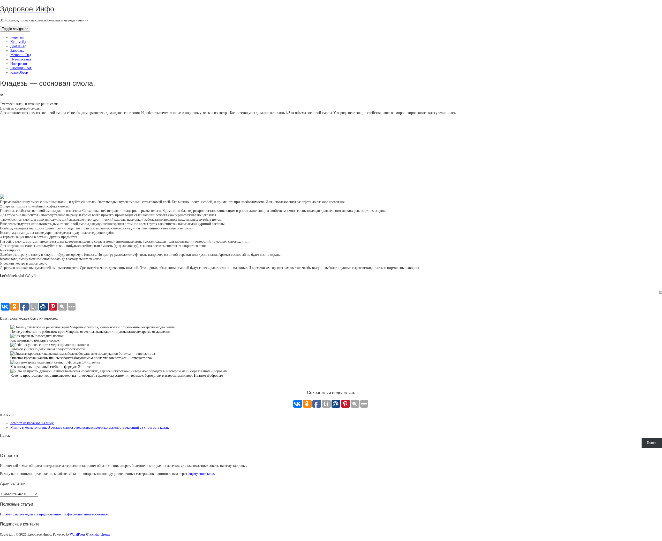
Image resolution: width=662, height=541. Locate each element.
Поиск (5, 435)
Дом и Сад (18, 46)
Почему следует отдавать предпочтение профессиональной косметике (54, 514)
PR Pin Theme (99, 534)
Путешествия (20, 59)
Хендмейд (18, 42)
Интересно (18, 63)
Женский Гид (20, 55)
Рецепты (17, 37)
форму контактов (201, 474)
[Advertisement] (331, 155)
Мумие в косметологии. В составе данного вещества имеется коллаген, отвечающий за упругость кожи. (89, 427)
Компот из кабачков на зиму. (32, 423)
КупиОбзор (19, 72)
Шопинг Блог (21, 68)
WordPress (77, 534)
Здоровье (17, 50)
